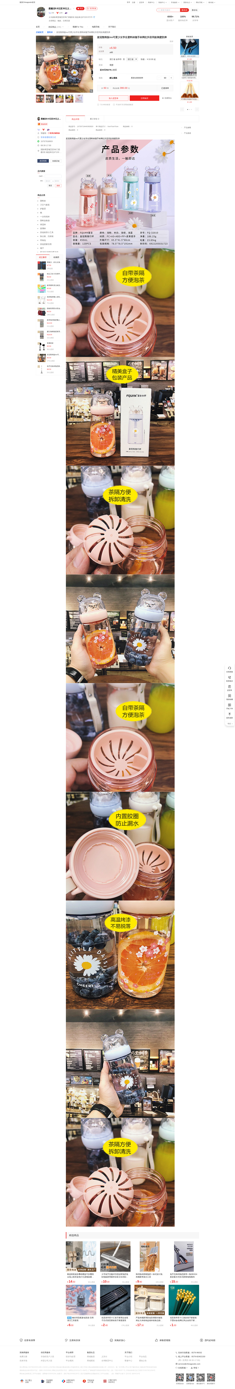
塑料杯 (50, 32)
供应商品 (54, 27)
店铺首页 (40, 32)
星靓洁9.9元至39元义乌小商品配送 (60, 8)
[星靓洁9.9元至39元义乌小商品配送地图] (94, 17)
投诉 (171, 41)
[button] (187, 109)
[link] (40, 32)
